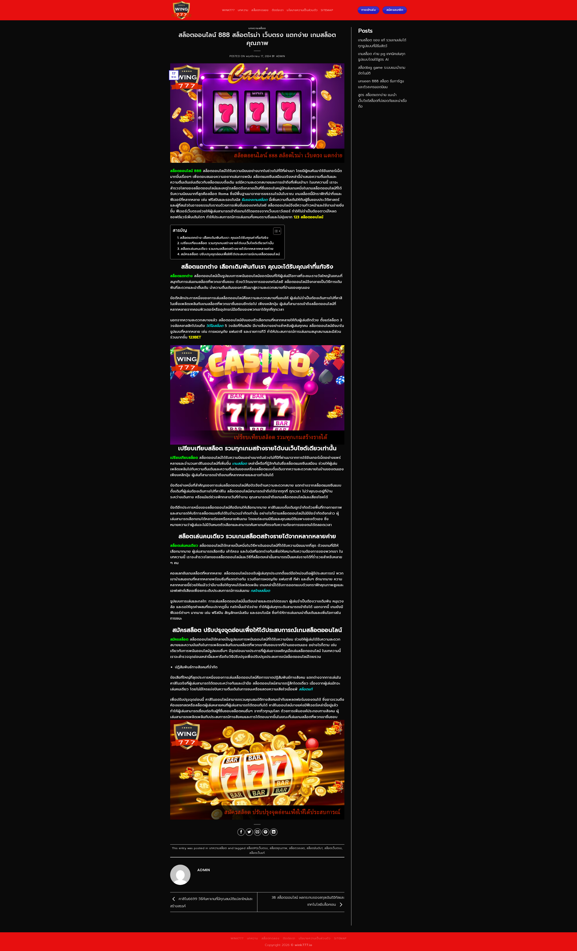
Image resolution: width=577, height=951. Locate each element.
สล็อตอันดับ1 (315, 848)
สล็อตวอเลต (297, 848)
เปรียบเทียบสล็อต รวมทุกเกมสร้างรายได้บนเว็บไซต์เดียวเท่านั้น (227, 243)
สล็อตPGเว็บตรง (257, 848)
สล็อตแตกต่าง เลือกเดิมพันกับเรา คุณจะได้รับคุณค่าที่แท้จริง (224, 237)
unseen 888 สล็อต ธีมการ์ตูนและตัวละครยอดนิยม (381, 84)
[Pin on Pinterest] (265, 832)
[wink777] (192, 10)
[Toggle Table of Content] (275, 231)
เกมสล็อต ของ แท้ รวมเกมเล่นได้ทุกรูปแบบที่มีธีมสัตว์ (382, 43)
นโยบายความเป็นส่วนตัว (302, 10)
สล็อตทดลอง (259, 10)
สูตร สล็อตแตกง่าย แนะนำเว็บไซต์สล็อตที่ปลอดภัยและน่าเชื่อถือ (382, 100)
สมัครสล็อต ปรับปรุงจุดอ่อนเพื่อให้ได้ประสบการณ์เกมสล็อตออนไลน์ (230, 254)
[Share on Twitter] (249, 832)
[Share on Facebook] (241, 832)
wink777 (228, 10)
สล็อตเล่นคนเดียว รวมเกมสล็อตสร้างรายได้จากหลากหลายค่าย (227, 248)
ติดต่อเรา (278, 10)
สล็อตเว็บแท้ (257, 853)
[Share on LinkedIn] (273, 832)
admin (280, 56)
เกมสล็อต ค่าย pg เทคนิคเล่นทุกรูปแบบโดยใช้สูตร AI (381, 56)
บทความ (243, 10)
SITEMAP (327, 10)
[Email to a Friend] (257, 832)
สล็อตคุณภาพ (278, 848)
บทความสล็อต (257, 28)
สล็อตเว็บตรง (333, 848)
